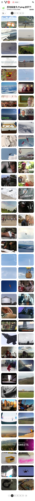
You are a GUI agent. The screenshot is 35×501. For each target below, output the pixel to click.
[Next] (26, 495)
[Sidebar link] (2, 2)
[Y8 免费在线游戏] (7, 2)
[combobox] (4, 13)
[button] (32, 9)
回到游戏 (16, 2)
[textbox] (4, 13)
